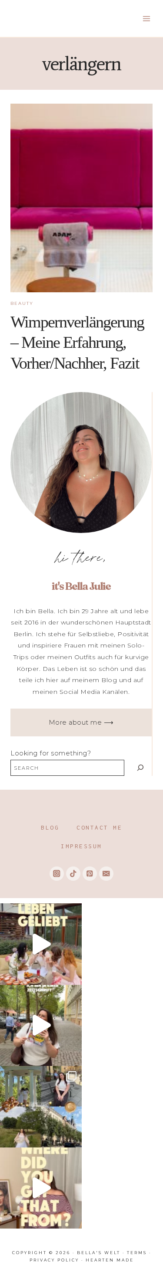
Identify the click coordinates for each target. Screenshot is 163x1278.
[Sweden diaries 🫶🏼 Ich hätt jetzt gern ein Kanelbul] (41, 1106)
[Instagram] (57, 873)
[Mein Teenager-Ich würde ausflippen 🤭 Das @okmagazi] (41, 1025)
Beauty (21, 303)
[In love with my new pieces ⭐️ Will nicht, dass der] (41, 1188)
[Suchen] (140, 768)
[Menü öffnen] (146, 18)
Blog (50, 827)
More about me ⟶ (81, 722)
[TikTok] (73, 873)
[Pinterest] (90, 873)
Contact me (99, 827)
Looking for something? (50, 753)
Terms (137, 1252)
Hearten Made (110, 1260)
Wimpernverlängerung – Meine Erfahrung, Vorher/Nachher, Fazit (77, 342)
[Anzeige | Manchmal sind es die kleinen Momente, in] (41, 944)
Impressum (81, 846)
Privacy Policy (54, 1260)
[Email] (106, 873)
